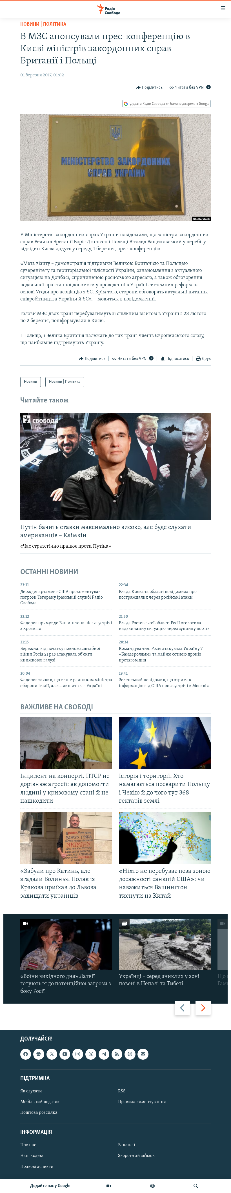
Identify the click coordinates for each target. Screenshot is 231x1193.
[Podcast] (130, 1054)
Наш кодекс (32, 1156)
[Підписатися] (142, 1054)
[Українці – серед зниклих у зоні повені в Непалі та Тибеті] (165, 944)
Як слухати (31, 1091)
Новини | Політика (43, 24)
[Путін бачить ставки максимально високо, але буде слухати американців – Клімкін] (115, 466)
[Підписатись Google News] (38, 1054)
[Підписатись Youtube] (64, 1054)
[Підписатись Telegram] (104, 1054)
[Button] (149, 87)
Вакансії (126, 1145)
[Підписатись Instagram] (77, 1054)
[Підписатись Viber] (90, 1054)
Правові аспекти (37, 1166)
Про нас (28, 1145)
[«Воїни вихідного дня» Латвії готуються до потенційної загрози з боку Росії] (66, 944)
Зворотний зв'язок (136, 1156)
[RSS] (117, 1054)
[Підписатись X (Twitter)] (51, 1054)
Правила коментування (142, 1102)
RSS (122, 1091)
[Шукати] (195, 1186)
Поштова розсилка (38, 1112)
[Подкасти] (152, 1186)
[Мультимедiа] (108, 1186)
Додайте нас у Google (50, 1186)
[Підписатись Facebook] (25, 1054)
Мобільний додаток (40, 1102)
